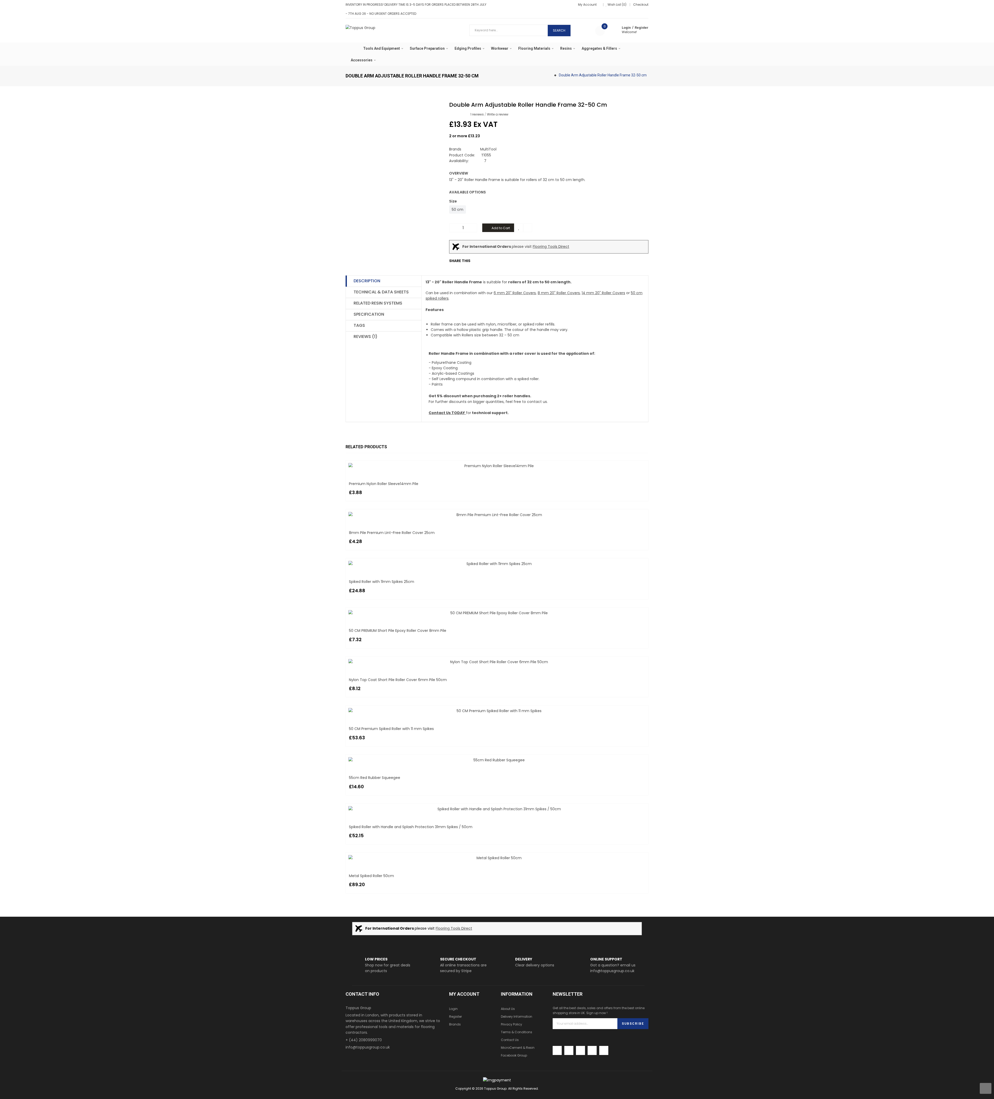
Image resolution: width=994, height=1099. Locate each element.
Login (626, 28)
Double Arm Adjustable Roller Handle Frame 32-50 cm (603, 75)
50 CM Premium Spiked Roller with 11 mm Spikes (391, 728)
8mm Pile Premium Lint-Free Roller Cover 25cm (392, 532)
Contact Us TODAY (447, 412)
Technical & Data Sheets (381, 292)
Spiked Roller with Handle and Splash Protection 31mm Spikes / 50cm (410, 826)
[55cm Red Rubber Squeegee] (497, 760)
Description (367, 281)
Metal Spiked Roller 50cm (371, 875)
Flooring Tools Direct (551, 246)
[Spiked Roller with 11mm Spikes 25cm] (497, 564)
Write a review (497, 114)
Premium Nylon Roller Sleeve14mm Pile (383, 483)
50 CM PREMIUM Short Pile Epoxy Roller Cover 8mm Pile (397, 630)
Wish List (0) (617, 4)
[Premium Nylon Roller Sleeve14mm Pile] (497, 466)
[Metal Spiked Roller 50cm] (497, 858)
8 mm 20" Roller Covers (559, 292)
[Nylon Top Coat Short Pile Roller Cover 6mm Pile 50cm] (497, 662)
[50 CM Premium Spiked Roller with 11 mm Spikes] (497, 711)
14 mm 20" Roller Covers (603, 292)
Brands (455, 1024)
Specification (369, 314)
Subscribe (633, 1023)
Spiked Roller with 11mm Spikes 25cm (381, 581)
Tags (359, 325)
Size (453, 201)
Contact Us (510, 1040)
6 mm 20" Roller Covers (515, 292)
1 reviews (477, 114)
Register (641, 28)
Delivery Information (516, 1016)
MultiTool (488, 149)
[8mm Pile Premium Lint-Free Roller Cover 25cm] (497, 515)
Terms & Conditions (516, 1032)
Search (559, 30)
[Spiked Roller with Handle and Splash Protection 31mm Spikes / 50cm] (497, 809)
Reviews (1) (365, 336)
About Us (508, 1009)
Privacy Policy (511, 1024)
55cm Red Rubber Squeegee (374, 777)
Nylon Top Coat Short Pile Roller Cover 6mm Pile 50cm (398, 679)
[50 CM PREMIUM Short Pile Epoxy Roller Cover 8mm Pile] (497, 613)
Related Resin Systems (378, 303)
